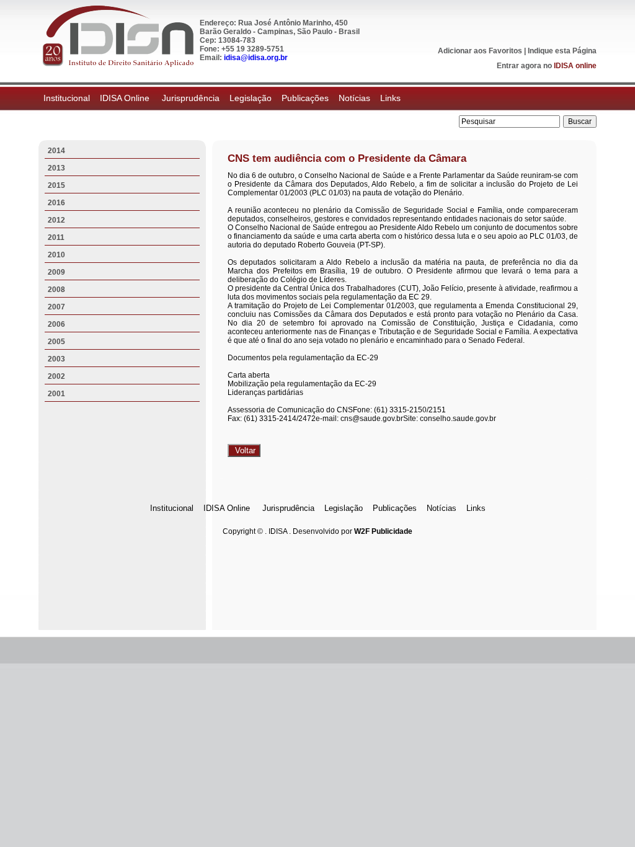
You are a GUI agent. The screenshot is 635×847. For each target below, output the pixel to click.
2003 (56, 359)
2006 (56, 324)
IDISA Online (126, 98)
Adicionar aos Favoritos (480, 51)
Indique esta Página (562, 51)
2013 (56, 168)
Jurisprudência (191, 98)
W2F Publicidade (383, 531)
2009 (56, 272)
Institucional (66, 98)
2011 (56, 237)
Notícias (354, 98)
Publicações (305, 98)
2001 (56, 393)
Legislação (250, 98)
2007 (56, 307)
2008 (56, 289)
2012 (56, 220)
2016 (56, 202)
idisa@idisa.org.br (256, 57)
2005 (56, 341)
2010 (56, 255)
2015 (56, 185)
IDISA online (575, 65)
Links (390, 98)
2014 (56, 150)
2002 (56, 376)
